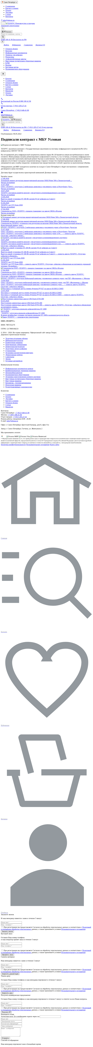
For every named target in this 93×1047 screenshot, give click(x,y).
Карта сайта (54, 445)
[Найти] (3, 37)
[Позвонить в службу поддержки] (3, 29)
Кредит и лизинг (11, 8)
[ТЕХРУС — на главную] (5, 120)
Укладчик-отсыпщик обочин (16, 338)
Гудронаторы (10, 351)
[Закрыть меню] (3, 74)
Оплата (8, 10)
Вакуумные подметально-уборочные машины (23, 61)
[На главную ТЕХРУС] (20, 317)
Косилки (8, 51)
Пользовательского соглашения (73, 929)
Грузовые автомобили (13, 361)
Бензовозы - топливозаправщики (18, 383)
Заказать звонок (7, 117)
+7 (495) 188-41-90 (15, 415)
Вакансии (9, 91)
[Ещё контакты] (2, 42)
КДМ (7, 63)
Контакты (9, 16)
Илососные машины (13, 385)
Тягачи (8, 359)
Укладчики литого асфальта (16, 349)
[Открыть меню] (3, 23)
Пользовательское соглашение (38, 445)
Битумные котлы (11, 67)
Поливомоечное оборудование (17, 69)
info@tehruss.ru (12, 421)
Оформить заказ (7, 955)
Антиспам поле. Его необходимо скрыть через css (20, 1016)
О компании (10, 6)
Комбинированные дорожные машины (20, 371)
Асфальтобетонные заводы (15, 59)
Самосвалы (9, 357)
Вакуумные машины (13, 381)
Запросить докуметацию (10, 974)
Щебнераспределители (14, 340)
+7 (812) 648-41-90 (22, 413)
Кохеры (8, 65)
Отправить (5, 1038)
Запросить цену (7, 993)
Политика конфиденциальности (13, 445)
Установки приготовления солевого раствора (22, 377)
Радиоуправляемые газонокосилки (18, 387)
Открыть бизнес (11, 49)
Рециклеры (9, 57)
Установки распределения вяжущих (19, 353)
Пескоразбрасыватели (13, 373)
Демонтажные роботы (14, 355)
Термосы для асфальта (13, 55)
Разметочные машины (14, 342)
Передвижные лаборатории (16, 345)
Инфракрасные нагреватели (16, 53)
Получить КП (6, 1012)
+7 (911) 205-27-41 (20, 417)
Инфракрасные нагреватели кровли (19, 369)
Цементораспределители (15, 347)
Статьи (8, 14)
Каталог (8, 79)
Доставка (9, 12)
